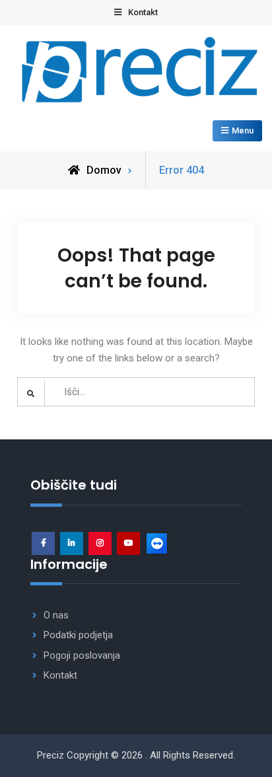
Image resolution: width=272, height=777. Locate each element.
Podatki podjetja (78, 635)
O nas (56, 615)
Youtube (128, 543)
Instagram (100, 543)
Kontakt (60, 675)
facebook (43, 543)
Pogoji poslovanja (82, 655)
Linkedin (71, 543)
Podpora (156, 543)
